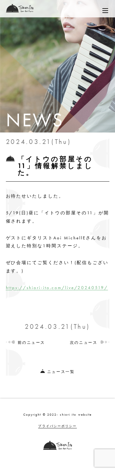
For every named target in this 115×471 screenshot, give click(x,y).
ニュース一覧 (61, 371)
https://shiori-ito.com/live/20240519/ (57, 287)
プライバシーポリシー (57, 426)
